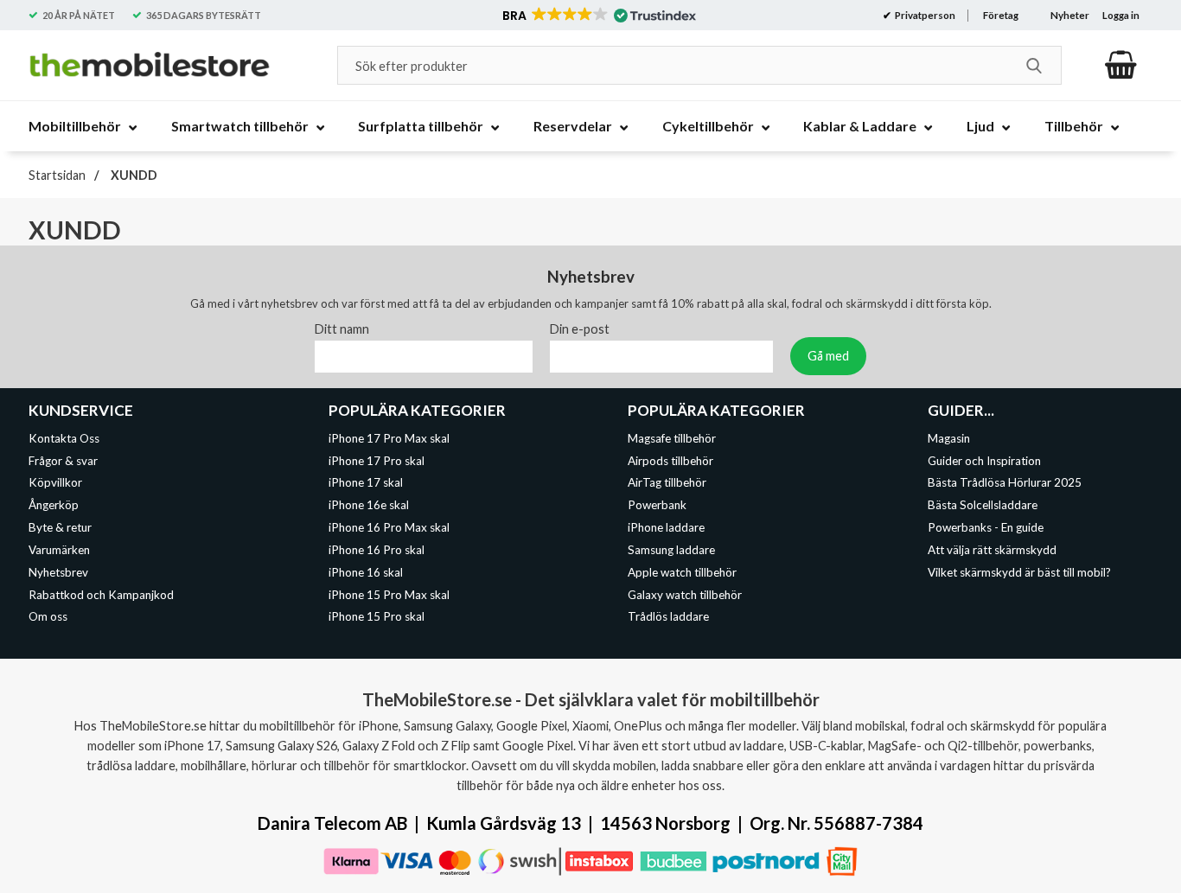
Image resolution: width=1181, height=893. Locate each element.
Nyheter (1069, 15)
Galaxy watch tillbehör (685, 594)
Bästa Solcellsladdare (982, 505)
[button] (598, 15)
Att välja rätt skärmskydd (992, 550)
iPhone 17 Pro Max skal (389, 437)
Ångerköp (54, 505)
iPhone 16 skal (366, 571)
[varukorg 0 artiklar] (1120, 65)
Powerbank (657, 505)
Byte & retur (60, 527)
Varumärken (59, 550)
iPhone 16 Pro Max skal (389, 527)
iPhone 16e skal (369, 505)
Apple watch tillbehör (682, 571)
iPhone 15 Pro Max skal (389, 594)
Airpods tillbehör (670, 460)
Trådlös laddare (668, 616)
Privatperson (924, 15)
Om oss (48, 616)
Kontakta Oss (64, 437)
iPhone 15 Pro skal (377, 616)
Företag (1000, 15)
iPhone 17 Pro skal (377, 460)
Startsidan (57, 175)
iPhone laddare (666, 527)
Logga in (1121, 15)
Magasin (949, 437)
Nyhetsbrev (58, 571)
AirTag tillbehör (667, 482)
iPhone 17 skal (366, 482)
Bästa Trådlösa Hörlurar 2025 (1005, 482)
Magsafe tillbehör (672, 437)
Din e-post (580, 328)
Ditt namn (342, 328)
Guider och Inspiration (984, 460)
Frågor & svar (63, 460)
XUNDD (132, 175)
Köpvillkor (55, 482)
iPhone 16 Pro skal (377, 550)
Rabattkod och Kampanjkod (101, 594)
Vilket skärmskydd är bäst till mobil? (1019, 571)
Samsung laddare (671, 550)
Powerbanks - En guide (986, 527)
